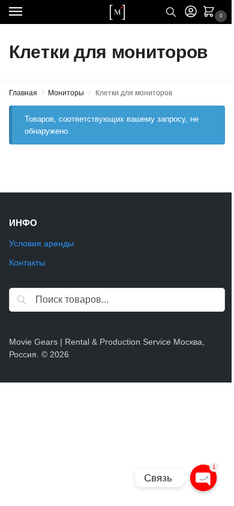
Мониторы (66, 93)
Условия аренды (41, 243)
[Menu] (27, 12)
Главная (23, 93)
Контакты (27, 262)
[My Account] (191, 12)
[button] (211, 13)
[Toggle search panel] (171, 12)
